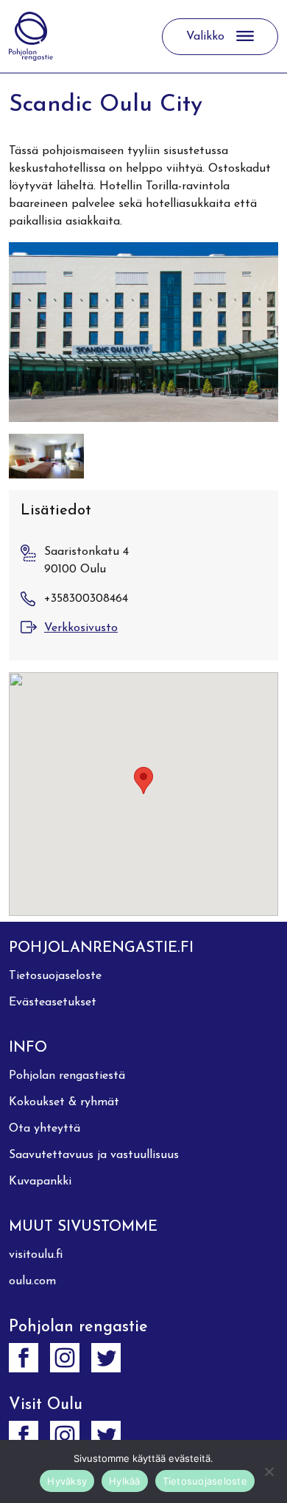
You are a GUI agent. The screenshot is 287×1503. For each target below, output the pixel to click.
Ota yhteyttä (44, 1129)
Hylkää (125, 1481)
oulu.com (32, 1281)
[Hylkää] (268, 1471)
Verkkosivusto (81, 628)
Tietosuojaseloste (55, 976)
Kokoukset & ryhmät (64, 1102)
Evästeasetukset (52, 1002)
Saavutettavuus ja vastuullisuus (94, 1155)
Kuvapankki (40, 1181)
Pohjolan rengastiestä (67, 1076)
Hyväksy (67, 1481)
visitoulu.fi (36, 1255)
